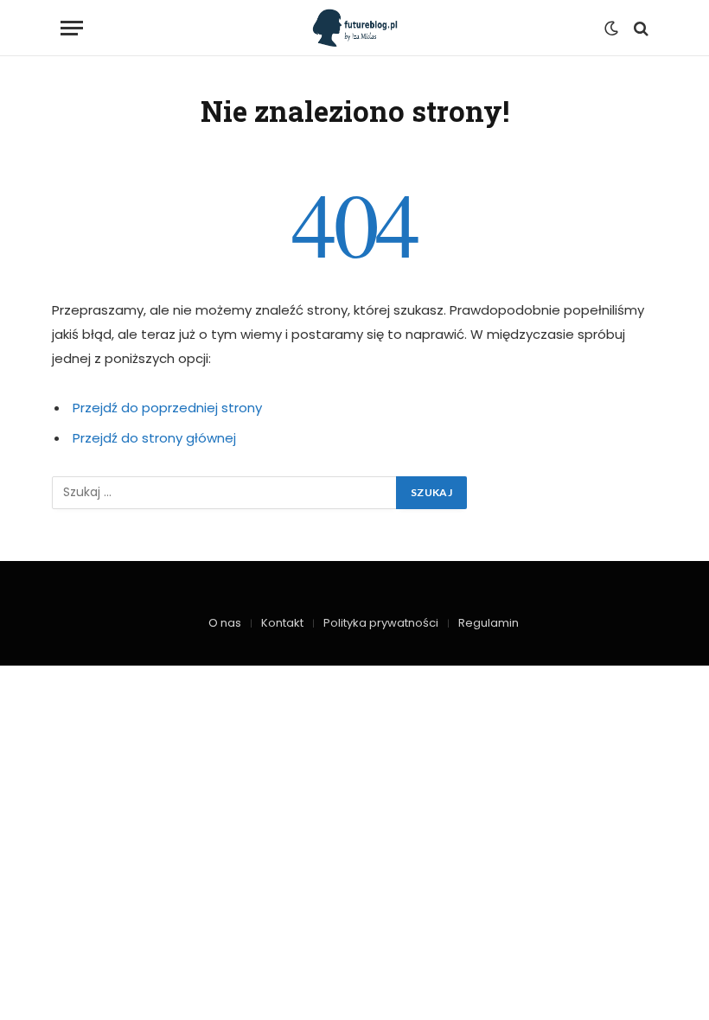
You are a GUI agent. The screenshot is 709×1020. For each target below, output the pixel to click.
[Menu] (72, 28)
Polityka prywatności (380, 623)
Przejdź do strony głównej (154, 438)
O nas (224, 623)
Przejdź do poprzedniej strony (167, 407)
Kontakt (282, 623)
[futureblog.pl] (355, 28)
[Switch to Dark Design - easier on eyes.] (611, 28)
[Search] (639, 28)
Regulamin (488, 623)
